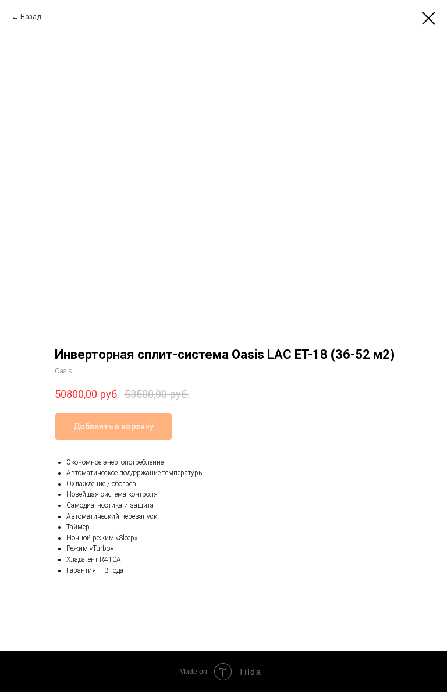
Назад (30, 17)
